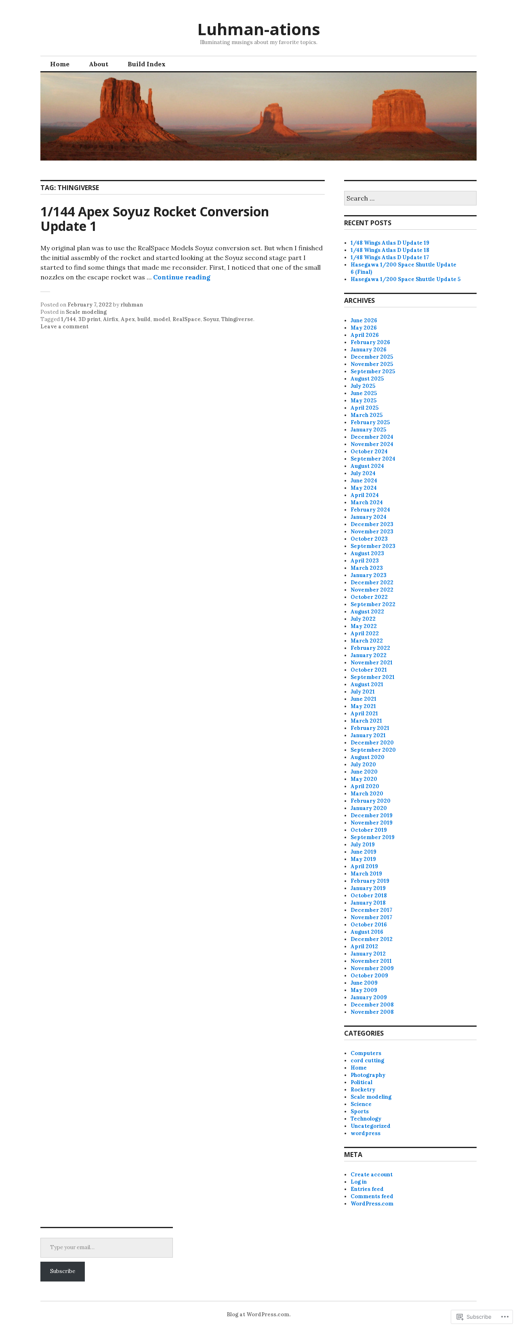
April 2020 (365, 786)
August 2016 (367, 931)
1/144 (68, 319)
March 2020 (367, 793)
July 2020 (363, 764)
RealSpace (186, 319)
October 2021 (369, 669)
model (161, 319)
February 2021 (370, 728)
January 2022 (369, 655)
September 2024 (373, 458)
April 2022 (365, 633)
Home (59, 64)
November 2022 (372, 589)
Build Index (147, 64)
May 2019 (363, 859)
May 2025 (363, 400)
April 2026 (365, 335)
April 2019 (364, 866)
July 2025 (363, 386)
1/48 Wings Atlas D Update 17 (390, 257)
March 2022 (367, 640)
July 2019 (363, 844)
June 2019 (363, 851)
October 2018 (369, 895)
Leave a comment (64, 326)
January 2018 (368, 902)
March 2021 (366, 720)
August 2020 (368, 757)
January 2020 (369, 808)
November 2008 (372, 1012)
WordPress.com (372, 1203)
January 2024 (369, 517)
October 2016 (369, 924)
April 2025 (364, 407)
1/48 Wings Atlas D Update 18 (390, 250)
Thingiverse (237, 319)
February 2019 (370, 881)
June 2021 (363, 699)
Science (361, 1104)
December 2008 (372, 1004)
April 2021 (364, 713)
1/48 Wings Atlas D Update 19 (390, 242)
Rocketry (363, 1089)
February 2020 (371, 800)
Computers (366, 1053)
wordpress (365, 1133)
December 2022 (372, 582)
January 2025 (368, 429)
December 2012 (372, 939)
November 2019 (372, 822)
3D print (89, 319)
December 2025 (372, 356)
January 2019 (368, 888)
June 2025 (364, 393)
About (98, 64)
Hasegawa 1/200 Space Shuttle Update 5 (405, 279)
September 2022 (373, 604)
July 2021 (363, 691)
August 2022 (367, 611)
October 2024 (369, 451)
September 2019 (373, 837)
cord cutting (367, 1060)
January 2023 (369, 575)
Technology (366, 1118)
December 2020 (372, 742)
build (144, 319)
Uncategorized (371, 1126)
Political (361, 1082)
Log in (359, 1181)
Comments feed (372, 1196)
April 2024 (365, 495)
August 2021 (367, 684)
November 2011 (371, 961)
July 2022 (363, 618)
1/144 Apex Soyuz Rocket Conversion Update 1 (154, 219)
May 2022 (364, 626)
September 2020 (373, 749)
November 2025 (372, 364)
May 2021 (363, 706)
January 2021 (368, 735)
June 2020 (364, 771)
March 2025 (366, 415)
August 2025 (367, 378)
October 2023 (369, 538)
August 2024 (367, 466)
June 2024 (364, 480)
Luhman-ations (258, 29)
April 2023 (365, 560)
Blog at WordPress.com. (258, 1314)
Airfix (110, 319)
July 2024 (363, 473)
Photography (368, 1075)
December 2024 (372, 437)
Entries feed (367, 1189)
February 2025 (370, 422)
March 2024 (367, 502)
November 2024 (372, 444)
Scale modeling (86, 312)
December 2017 (371, 910)
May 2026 (364, 327)
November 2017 (371, 917)
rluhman (131, 304)
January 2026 (369, 349)
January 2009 (369, 997)
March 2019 (366, 873)
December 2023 (372, 524)
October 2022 (369, 597)
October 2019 (369, 830)
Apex (128, 319)
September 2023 (373, 546)
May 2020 (364, 779)
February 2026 (370, 342)
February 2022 (370, 648)
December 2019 (372, 815)
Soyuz (211, 319)
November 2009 (372, 968)
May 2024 (364, 487)
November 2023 (372, 531)
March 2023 (367, 568)
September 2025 (373, 371)
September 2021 (373, 677)
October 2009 (369, 975)
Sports (360, 1111)
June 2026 (364, 320)
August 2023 (367, 553)
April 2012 (364, 946)
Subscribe (62, 1271)
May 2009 (364, 990)
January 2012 (368, 953)
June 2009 (364, 982)
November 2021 (372, 662)
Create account (372, 1174)
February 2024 (370, 509)
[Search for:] (410, 198)
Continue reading (181, 277)
